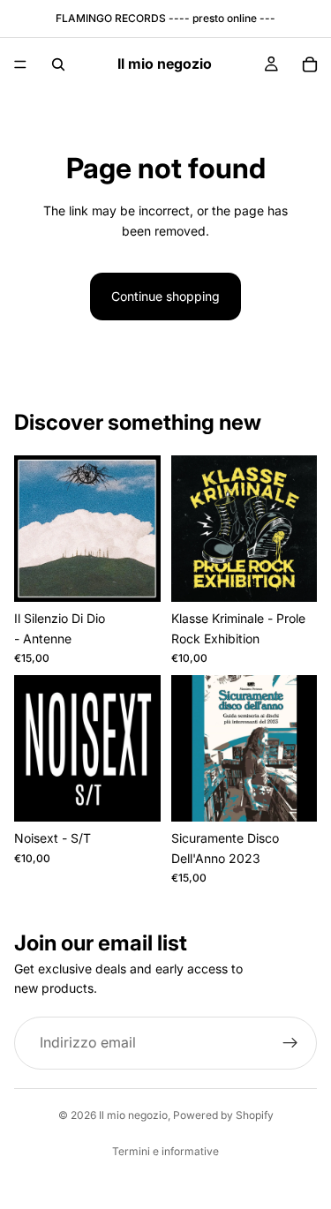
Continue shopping (165, 296)
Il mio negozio (133, 1115)
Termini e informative (165, 1151)
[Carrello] (309, 64)
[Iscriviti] (290, 1043)
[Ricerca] (58, 64)
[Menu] (20, 64)
